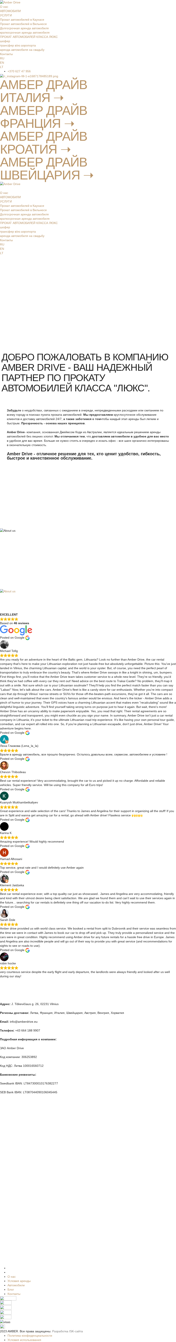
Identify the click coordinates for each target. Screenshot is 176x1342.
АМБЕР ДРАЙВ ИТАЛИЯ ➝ (43, 91)
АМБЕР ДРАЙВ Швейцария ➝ (46, 168)
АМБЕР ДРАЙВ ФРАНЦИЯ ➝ (43, 117)
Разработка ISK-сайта (67, 1331)
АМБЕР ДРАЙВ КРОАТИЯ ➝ (43, 142)
